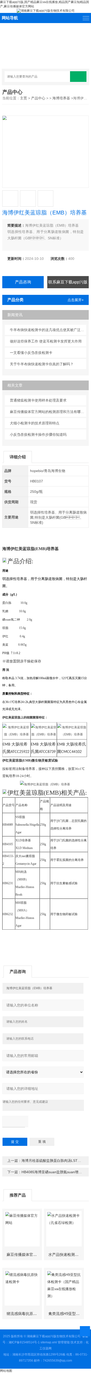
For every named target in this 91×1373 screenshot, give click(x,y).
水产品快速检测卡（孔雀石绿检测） (65, 1254)
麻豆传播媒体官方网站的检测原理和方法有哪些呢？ (48, 412)
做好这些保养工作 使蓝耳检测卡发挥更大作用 (46, 341)
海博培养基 (61, 98)
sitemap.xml (48, 1342)
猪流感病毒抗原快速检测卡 (24, 1313)
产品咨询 (23, 282)
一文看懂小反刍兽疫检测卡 (31, 353)
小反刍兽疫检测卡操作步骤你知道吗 (38, 434)
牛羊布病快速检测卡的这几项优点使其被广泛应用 (48, 330)
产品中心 (38, 98)
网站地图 (6, 1370)
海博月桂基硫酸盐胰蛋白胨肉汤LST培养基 (54, 1161)
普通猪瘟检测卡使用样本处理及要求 (38, 400)
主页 (23, 98)
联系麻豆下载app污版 (67, 282)
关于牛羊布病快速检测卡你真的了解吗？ (42, 364)
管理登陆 (64, 1342)
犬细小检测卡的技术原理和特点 (34, 423)
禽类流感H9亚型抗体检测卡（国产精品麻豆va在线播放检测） (65, 1313)
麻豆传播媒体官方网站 (24, 1254)
